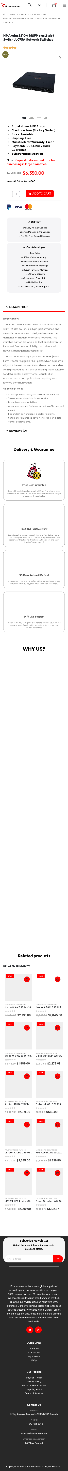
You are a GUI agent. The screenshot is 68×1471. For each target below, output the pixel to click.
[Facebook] (29, 1329)
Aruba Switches (42, 1005)
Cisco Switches (11, 1005)
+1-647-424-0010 (34, 1424)
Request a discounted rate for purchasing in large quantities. (31, 162)
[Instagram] (38, 1329)
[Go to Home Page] (4, 14)
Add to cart (41, 193)
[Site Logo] (11, 5)
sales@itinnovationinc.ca (34, 1433)
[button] (29, 5)
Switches (22, 1005)
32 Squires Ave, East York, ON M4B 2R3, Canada (34, 1414)
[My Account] (39, 5)
